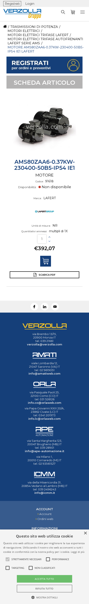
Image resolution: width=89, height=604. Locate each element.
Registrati (12, 4)
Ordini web (45, 519)
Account (45, 514)
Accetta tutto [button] (44, 578)
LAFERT (49, 198)
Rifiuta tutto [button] (44, 588)
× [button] (85, 533)
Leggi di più (78, 551)
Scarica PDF (47, 274)
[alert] (44, 566)
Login (29, 4)
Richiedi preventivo (45, 261)
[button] (44, 597)
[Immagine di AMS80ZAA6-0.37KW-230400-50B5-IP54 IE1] (44, 126)
